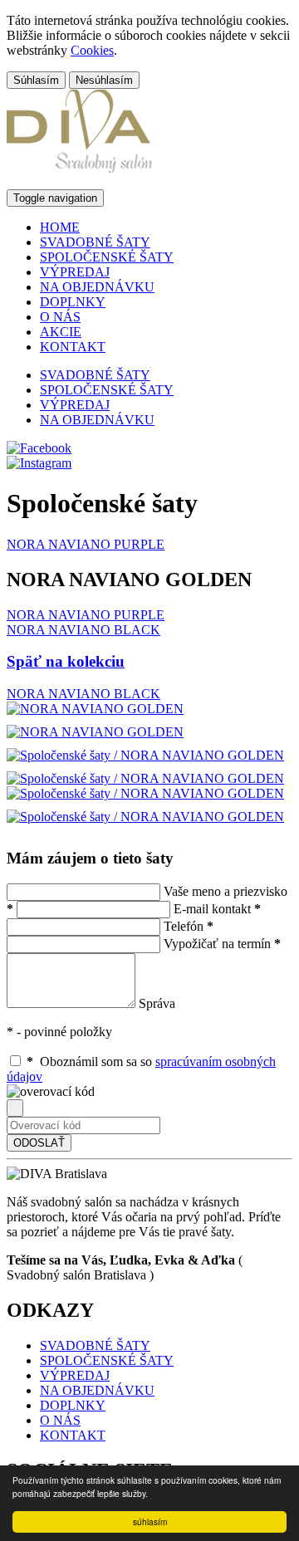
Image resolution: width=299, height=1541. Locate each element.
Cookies (92, 50)
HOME (60, 227)
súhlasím (150, 1521)
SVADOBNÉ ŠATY (95, 242)
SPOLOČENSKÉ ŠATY (107, 257)
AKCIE (60, 332)
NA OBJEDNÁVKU (97, 287)
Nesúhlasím (104, 80)
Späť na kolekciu (66, 661)
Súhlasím (36, 80)
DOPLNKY (72, 302)
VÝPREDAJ (75, 272)
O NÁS (60, 317)
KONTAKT (72, 347)
